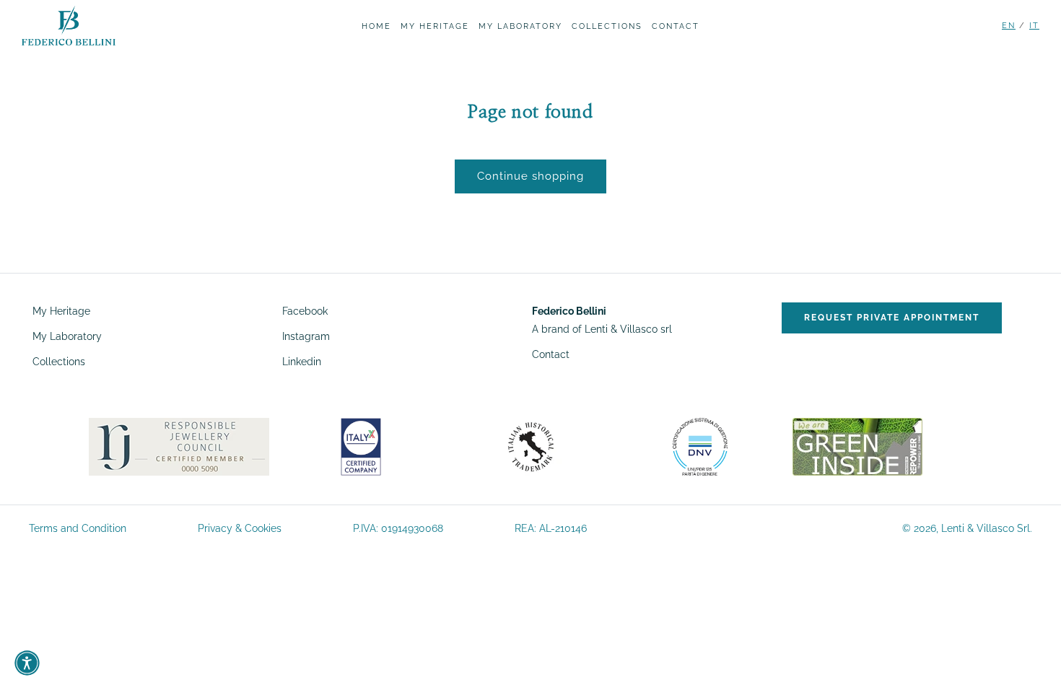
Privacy (215, 528)
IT (1034, 25)
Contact (550, 354)
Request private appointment (891, 318)
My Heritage (61, 311)
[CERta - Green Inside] (857, 446)
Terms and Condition (77, 528)
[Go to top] (1032, 658)
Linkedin (301, 361)
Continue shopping (530, 176)
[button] (27, 663)
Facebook (305, 311)
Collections (58, 361)
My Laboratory (67, 336)
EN (1009, 25)
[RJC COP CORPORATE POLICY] (179, 446)
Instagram (306, 336)
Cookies (263, 528)
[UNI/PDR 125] (700, 446)
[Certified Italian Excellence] (361, 446)
